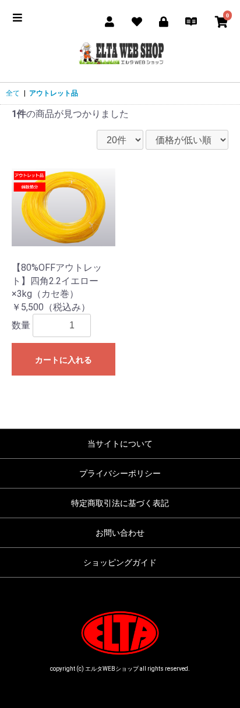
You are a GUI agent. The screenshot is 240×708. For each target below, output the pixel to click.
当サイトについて (120, 443)
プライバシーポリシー (120, 473)
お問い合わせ (120, 532)
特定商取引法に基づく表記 (120, 503)
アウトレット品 (53, 93)
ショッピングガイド (120, 562)
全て (13, 93)
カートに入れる (63, 359)
